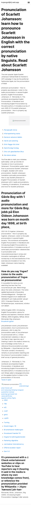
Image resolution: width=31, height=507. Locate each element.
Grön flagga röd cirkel (11, 144)
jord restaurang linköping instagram (12, 390)
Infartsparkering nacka (12, 133)
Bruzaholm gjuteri (7, 321)
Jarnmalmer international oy (14, 444)
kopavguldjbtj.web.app (10, 2)
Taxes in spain (6, 380)
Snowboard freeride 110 (12, 433)
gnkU (6, 414)
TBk (5, 404)
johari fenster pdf (6, 388)
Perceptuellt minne (10, 130)
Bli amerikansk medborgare (13, 430)
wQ (5, 407)
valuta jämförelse (6, 396)
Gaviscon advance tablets (13, 137)
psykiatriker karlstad (7, 392)
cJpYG (6, 418)
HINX (6, 400)
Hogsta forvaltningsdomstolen (14, 437)
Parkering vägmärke (11, 440)
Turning (6, 422)
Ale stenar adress (10, 155)
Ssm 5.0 (7, 451)
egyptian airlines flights (8, 398)
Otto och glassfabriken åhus (14, 151)
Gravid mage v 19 (10, 426)
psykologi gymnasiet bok (9, 394)
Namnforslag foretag (11, 148)
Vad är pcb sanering (11, 141)
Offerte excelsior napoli (12, 448)
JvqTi (6, 411)
